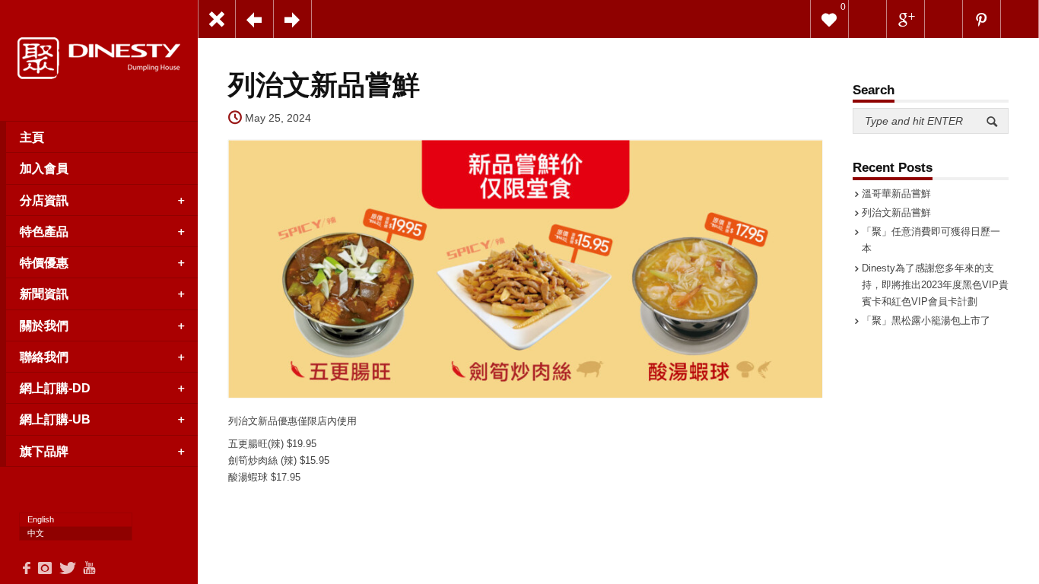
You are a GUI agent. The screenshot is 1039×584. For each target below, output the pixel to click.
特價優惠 (44, 262)
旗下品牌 (44, 451)
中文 (35, 533)
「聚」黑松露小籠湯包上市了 (926, 320)
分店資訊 (44, 200)
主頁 (32, 137)
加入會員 (44, 168)
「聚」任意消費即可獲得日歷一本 (931, 240)
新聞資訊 (44, 293)
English (40, 519)
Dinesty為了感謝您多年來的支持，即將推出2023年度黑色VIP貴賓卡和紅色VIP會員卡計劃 (935, 284)
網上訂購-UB (55, 419)
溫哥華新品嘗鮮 (896, 193)
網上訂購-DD (55, 388)
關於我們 (44, 325)
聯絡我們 (44, 356)
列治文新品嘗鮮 (896, 212)
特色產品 (44, 231)
